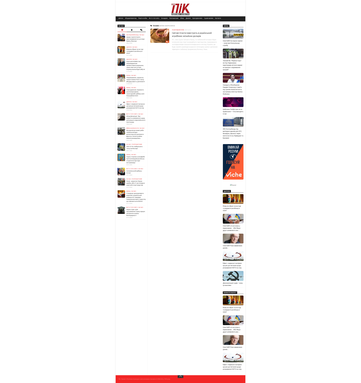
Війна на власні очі (132, 128)
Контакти (218, 18)
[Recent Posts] (122, 30)
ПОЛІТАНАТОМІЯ (137, 144)
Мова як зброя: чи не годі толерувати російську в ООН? (134, 51)
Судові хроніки (208, 18)
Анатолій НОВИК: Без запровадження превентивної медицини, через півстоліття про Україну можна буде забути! (135, 65)
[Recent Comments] (141, 30)
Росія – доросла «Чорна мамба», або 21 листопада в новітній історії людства (135, 183)
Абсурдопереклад (131, 18)
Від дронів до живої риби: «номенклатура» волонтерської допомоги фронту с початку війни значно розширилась (135, 134)
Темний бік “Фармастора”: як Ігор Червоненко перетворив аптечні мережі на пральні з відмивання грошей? (232, 65)
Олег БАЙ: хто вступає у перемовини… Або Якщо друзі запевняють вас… (231, 228)
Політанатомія (173, 18)
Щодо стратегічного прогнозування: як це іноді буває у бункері (135, 39)
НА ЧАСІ (142, 34)
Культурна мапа (197, 18)
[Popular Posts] (131, 30)
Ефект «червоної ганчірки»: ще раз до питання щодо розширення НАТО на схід (135, 106)
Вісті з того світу (154, 18)
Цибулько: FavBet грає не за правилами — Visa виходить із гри (233, 111)
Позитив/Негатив (178, 30)
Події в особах (142, 18)
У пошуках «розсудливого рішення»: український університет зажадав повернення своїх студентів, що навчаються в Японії (136, 197)
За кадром (164, 18)
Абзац (182, 18)
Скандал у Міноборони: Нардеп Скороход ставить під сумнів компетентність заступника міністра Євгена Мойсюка (232, 89)
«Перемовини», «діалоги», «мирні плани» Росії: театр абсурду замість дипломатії (135, 79)
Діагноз (120, 18)
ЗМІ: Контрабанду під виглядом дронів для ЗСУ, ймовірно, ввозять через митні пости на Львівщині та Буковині (233, 133)
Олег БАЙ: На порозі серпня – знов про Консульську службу (232, 43)
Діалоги (188, 18)
